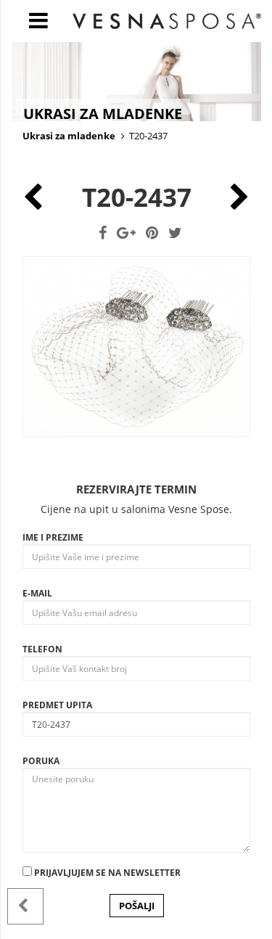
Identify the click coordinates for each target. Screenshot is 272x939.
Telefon (42, 649)
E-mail (37, 593)
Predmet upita (57, 705)
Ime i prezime (52, 537)
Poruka (40, 761)
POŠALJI (136, 905)
